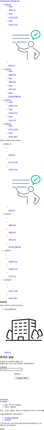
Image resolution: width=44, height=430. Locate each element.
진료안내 (7, 69)
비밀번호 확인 (22, 378)
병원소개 (7, 4)
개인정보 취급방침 (11, 418)
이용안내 (7, 100)
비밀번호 (3, 367)
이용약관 (7, 420)
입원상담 (7, 124)
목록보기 (17, 374)
